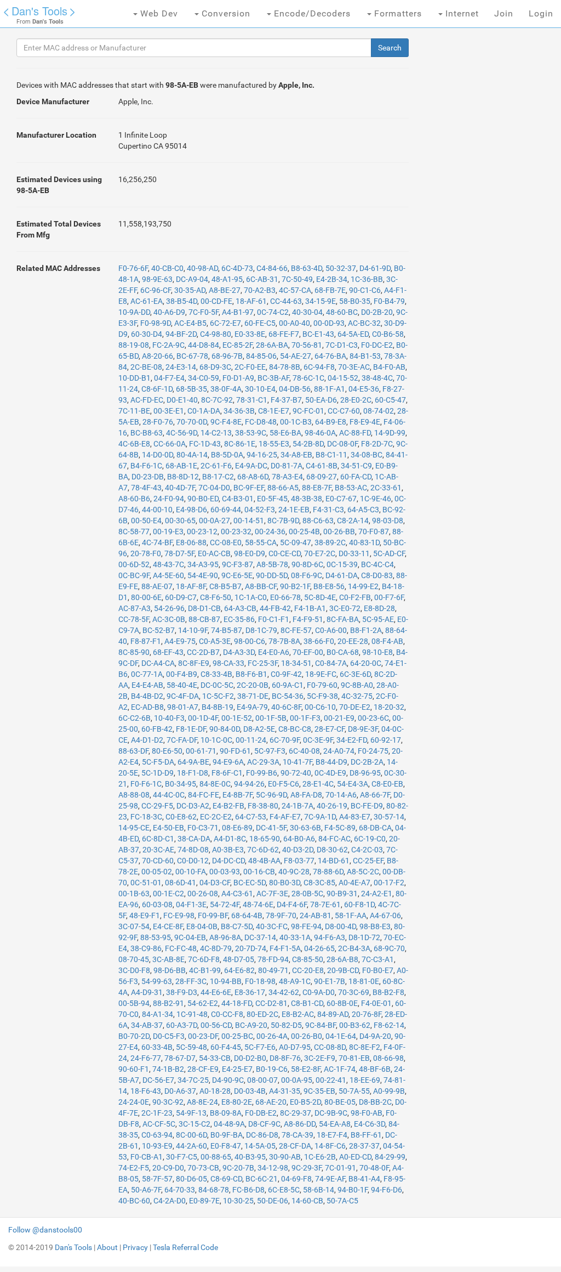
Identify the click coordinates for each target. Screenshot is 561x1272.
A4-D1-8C (230, 838)
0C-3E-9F (318, 740)
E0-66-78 (285, 597)
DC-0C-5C (217, 685)
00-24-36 (270, 531)
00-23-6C (373, 718)
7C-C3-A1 (378, 959)
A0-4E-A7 (354, 882)
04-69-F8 (296, 1178)
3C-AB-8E (168, 959)
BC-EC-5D (249, 882)
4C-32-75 (357, 696)
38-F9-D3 (181, 992)
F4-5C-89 (340, 827)
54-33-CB (215, 1058)
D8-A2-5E (259, 729)
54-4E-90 (202, 575)
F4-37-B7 (286, 399)
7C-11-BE (134, 410)
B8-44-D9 (331, 761)
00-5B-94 (134, 1003)
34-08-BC (366, 454)
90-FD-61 (235, 751)
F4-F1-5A (285, 948)
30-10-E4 (260, 389)
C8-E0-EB (387, 783)
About (107, 1247)
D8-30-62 (332, 849)
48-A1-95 (227, 279)
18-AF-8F (191, 586)
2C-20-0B (252, 685)
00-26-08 (202, 893)
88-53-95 (155, 937)
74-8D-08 (193, 849)
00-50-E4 (146, 520)
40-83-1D (364, 542)
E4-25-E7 (237, 1069)
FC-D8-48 (261, 421)
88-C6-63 (318, 520)
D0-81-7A (286, 465)
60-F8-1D (359, 904)
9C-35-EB (319, 1091)
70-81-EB (354, 1058)
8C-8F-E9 (193, 663)
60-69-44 (225, 509)
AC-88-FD (355, 432)
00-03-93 (224, 871)
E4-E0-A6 (273, 652)
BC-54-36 (288, 696)
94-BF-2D (181, 334)
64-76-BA (330, 356)
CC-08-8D (330, 1047)
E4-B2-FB (228, 805)
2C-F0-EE (250, 367)
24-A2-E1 (376, 893)
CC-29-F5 (157, 805)
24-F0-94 (168, 498)
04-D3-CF (214, 882)
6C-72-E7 (225, 323)
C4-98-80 (215, 334)
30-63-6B (305, 827)
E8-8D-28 (379, 608)
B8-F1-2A (366, 630)
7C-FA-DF (182, 740)
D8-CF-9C (264, 1124)
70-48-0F (374, 1167)
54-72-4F (224, 904)
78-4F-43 (146, 487)
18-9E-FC (320, 674)
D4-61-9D (375, 268)
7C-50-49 (297, 279)
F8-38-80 (263, 805)
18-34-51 (296, 663)
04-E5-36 (363, 389)
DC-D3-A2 (192, 805)
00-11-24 (251, 740)
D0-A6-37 (180, 1091)
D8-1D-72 (364, 937)
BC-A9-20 (251, 1025)
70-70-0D (191, 421)
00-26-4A (272, 1036)
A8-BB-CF (261, 586)
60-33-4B (157, 1047)
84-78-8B (284, 367)
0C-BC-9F (134, 575)
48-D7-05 (238, 959)
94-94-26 (249, 783)
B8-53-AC (351, 487)
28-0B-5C (307, 893)
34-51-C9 (356, 465)
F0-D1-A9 (238, 378)
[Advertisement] (485, 208)
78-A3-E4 (287, 476)
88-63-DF (133, 751)
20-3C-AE (158, 849)
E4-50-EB (168, 827)
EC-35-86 (239, 619)
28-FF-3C (191, 981)
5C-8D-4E (320, 597)
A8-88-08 (134, 794)
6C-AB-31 (262, 279)
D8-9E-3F (363, 729)
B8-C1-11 (331, 454)
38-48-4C (377, 378)
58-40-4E (182, 685)
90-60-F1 (133, 1069)
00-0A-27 (214, 520)
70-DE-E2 (354, 707)
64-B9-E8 (330, 421)
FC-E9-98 (178, 915)
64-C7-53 (250, 816)
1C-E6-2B (320, 1156)
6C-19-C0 (370, 838)
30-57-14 (389, 816)
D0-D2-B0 (250, 1058)
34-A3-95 (203, 564)
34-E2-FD (351, 740)
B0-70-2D (134, 1036)
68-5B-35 (191, 389)
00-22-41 (331, 1080)
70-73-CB (203, 1167)
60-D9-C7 (181, 597)
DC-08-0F (342, 443)
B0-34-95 (180, 783)
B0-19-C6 (272, 1069)
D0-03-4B (250, 1091)
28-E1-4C (318, 783)
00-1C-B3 (296, 421)
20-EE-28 (352, 641)
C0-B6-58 (388, 334)
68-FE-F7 (283, 334)
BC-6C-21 (261, 1178)
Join (503, 13)
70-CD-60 (158, 860)
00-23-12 (202, 531)
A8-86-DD (300, 1124)
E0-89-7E (204, 1200)
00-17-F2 (389, 882)
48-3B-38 (306, 498)
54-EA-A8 (335, 1124)
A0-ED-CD (355, 1156)
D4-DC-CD (228, 860)
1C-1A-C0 (250, 597)
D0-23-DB (147, 476)
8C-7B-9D (283, 520)
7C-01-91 (340, 1167)
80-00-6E (146, 597)
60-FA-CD (355, 476)
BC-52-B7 (158, 630)
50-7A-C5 (342, 1200)
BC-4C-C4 (377, 564)
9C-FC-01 (308, 410)
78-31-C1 (251, 399)
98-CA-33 (228, 663)
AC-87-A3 (134, 608)
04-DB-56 (295, 389)
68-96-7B (227, 356)
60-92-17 (385, 740)
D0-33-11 (354, 553)
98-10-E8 (377, 652)
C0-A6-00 (331, 630)
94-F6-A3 (329, 937)
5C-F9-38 (322, 696)
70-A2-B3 (260, 290)
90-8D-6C (307, 564)
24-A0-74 (338, 751)
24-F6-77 (145, 1058)
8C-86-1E (239, 443)
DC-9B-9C (330, 1113)
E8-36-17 (249, 992)
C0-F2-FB (355, 597)
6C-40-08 (304, 751)
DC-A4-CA (158, 663)
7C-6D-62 (263, 849)
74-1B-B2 (168, 1069)
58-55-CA (261, 542)
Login (541, 13)
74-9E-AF (330, 1178)
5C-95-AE (378, 619)
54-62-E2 (202, 1003)
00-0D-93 (329, 323)
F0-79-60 (322, 685)
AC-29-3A (263, 761)
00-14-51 (248, 520)
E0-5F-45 (272, 498)
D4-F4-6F (292, 904)
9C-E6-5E (237, 575)
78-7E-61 (325, 904)
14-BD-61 (334, 860)
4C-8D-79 (216, 948)
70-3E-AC (354, 367)
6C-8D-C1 (158, 838)
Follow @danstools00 (45, 1229)
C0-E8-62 (181, 816)
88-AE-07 (157, 586)
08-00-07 (262, 1080)
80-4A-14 (192, 454)
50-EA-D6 (321, 399)
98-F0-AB (366, 1113)
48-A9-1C (295, 981)
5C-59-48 (191, 1047)
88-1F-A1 (329, 389)
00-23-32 (236, 531)
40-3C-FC (272, 926)
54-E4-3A (352, 783)
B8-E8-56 (329, 586)
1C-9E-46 (375, 498)
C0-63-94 (157, 1134)
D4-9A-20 (375, 1036)
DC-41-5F (271, 827)
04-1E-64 (340, 1036)
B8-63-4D (306, 268)
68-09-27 (321, 476)
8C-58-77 (134, 531)
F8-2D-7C (377, 443)
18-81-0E (363, 981)
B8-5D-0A (227, 454)
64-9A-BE (193, 761)
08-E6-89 (237, 827)
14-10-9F (193, 630)
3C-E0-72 (344, 608)
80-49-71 (273, 970)
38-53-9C (250, 432)
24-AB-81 (315, 915)
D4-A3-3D (239, 652)
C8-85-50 (307, 959)
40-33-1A (295, 937)
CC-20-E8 (308, 970)
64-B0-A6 (299, 838)
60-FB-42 (157, 729)
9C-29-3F (306, 1167)
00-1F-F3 (305, 718)
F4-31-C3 (328, 509)
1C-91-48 (192, 1014)
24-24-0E (133, 1102)
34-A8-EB (296, 454)
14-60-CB (307, 1200)
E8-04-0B (201, 926)
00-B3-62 (354, 1025)
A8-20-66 (157, 356)
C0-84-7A (331, 663)
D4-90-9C (228, 1080)
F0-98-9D (155, 323)
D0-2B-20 (377, 312)
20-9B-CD (343, 970)
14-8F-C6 (330, 1145)
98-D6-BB (169, 970)
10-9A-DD (134, 312)
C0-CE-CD (284, 553)
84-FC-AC (334, 838)
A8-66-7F (375, 794)
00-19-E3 (168, 531)
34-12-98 (272, 1167)
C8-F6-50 (215, 597)
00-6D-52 (134, 564)
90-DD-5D (272, 575)
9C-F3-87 (237, 564)
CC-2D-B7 (203, 652)
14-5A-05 (260, 1145)
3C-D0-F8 (134, 970)
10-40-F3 (169, 718)
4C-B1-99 (205, 970)
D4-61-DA (341, 575)
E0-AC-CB (214, 553)
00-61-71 (201, 751)
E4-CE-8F (168, 926)
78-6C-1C (308, 378)
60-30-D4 (146, 334)
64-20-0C (365, 663)
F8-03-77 (299, 860)
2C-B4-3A (354, 948)
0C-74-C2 (273, 312)
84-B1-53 (365, 356)
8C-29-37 (295, 1113)
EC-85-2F (237, 345)
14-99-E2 (363, 586)
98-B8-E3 (375, 926)
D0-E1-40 (182, 399)
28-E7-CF (329, 729)
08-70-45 (133, 959)
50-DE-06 (272, 1200)
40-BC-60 (134, 1200)
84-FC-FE (203, 794)
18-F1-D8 (192, 772)
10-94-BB (226, 981)
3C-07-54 (134, 926)
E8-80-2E (236, 1102)
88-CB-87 (204, 619)
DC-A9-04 (192, 279)
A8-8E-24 (202, 1102)
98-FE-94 (306, 926)
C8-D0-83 (377, 575)
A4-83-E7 (354, 816)
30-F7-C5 (181, 1156)
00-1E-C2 (168, 893)
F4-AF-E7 (285, 816)
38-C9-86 (146, 948)
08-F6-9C (306, 575)
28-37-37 (364, 1145)
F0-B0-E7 (377, 970)
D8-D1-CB (204, 608)
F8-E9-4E (365, 421)
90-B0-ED (203, 498)
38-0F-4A (226, 389)
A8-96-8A (225, 937)
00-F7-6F (389, 597)
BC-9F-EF (248, 487)
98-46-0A (320, 432)
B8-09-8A (226, 1113)
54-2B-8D (308, 443)
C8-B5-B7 (225, 586)
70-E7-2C (319, 553)
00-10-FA (190, 871)
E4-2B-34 (331, 279)
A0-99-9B (389, 1091)
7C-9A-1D (320, 816)
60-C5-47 (390, 399)
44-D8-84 (203, 345)
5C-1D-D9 (157, 772)
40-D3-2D (297, 849)
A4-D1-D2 (147, 740)
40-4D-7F (180, 487)
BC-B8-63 (146, 432)
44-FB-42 (275, 608)
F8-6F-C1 (227, 772)
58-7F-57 (157, 1178)
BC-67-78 (192, 356)
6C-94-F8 (319, 367)
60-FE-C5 (260, 323)
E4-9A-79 (252, 707)
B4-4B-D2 (147, 696)
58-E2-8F (305, 1069)
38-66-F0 (319, 641)
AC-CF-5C (158, 1124)
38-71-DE (252, 696)
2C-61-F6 (216, 465)
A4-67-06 (385, 915)
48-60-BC (342, 312)
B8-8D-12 (183, 476)
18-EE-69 (365, 1080)
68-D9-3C (215, 367)
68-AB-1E (181, 465)
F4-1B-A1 (310, 608)
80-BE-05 (340, 1102)
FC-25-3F (263, 663)
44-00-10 (157, 509)
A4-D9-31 (147, 992)
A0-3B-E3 (228, 849)
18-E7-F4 (332, 1134)
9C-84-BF (320, 1025)
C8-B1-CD (307, 1003)
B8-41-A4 (364, 1178)
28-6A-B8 (342, 959)
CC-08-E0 (226, 542)
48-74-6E (258, 904)
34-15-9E (320, 301)
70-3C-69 (353, 992)
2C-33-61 (386, 487)
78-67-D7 (180, 1058)
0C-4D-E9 (330, 772)
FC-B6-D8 (248, 1189)
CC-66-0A (169, 443)
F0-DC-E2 (377, 345)
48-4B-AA (264, 860)
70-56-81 (306, 345)
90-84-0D (224, 729)
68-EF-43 (168, 652)
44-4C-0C (169, 794)
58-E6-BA (285, 432)
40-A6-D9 (169, 312)
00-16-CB (259, 871)
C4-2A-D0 (169, 1200)
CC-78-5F (133, 619)
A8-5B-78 (272, 564)
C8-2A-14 (353, 520)
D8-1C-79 (261, 630)
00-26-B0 (306, 1036)
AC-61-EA (146, 301)
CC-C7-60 (344, 410)
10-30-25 (238, 1200)
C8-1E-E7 (273, 410)
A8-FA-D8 (306, 794)
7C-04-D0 (214, 487)
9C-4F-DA (183, 696)
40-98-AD (202, 268)
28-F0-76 (157, 421)
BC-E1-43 (318, 334)
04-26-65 (319, 948)
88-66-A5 (283, 487)
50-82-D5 (286, 1025)
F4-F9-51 (308, 619)
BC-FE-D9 (367, 805)
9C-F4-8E (226, 421)
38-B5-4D (181, 301)
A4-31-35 (284, 1091)
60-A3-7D (181, 1025)
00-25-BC (237, 1036)
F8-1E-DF (191, 729)
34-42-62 (283, 992)
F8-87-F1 (145, 641)
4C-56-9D (181, 432)
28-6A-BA (272, 345)
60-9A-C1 (288, 685)
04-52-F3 (259, 509)
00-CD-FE (216, 301)
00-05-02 (156, 871)
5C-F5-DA (158, 761)
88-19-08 (133, 345)
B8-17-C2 (218, 476)
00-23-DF (203, 1036)
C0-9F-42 (286, 674)
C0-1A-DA (203, 410)
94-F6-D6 (386, 1189)
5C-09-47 (295, 542)
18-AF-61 (251, 301)
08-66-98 (388, 1058)
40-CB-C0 (167, 268)
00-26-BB (339, 531)
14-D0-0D (157, 454)
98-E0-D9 (249, 553)
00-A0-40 (294, 323)
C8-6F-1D (157, 389)
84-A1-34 (157, 1014)
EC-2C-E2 (216, 816)
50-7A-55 (354, 1091)
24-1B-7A (297, 805)
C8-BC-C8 (294, 729)
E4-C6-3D (369, 1124)
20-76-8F (366, 1014)
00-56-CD (216, 1025)
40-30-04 (307, 312)
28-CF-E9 (203, 1069)
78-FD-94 (273, 959)
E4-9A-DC (251, 465)
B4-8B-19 (217, 707)
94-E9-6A (228, 761)
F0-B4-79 (389, 301)
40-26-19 (332, 805)
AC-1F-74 (340, 1069)
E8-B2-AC (298, 1014)
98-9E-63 (157, 279)
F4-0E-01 (376, 1003)
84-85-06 (261, 356)
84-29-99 (390, 1156)
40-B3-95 (250, 1156)
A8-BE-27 (225, 290)
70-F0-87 (373, 531)
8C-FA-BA (343, 619)
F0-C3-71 (203, 827)
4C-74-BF (157, 542)
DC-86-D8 (262, 1134)
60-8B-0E (342, 1003)
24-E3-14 (180, 367)
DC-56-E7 (158, 1080)
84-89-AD (332, 1014)
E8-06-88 (191, 542)
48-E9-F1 (144, 915)
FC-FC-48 (181, 948)
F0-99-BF (213, 915)
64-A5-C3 (363, 509)
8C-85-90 (134, 652)
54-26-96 (169, 608)
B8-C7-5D (237, 926)
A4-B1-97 (238, 312)
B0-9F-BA (226, 1134)
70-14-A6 (341, 794)
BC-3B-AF (273, 378)
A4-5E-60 (168, 575)
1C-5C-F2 (218, 696)
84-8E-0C (215, 783)
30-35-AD (189, 290)
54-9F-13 (191, 1113)
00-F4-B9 (181, 674)
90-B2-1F (295, 586)
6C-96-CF (155, 290)
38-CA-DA (194, 838)
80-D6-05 (191, 1178)
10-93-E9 (157, 1145)
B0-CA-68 (343, 652)
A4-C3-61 (237, 893)
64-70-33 (179, 1189)
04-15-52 (343, 378)
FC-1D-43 (205, 443)
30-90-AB (285, 1156)
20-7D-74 (250, 948)
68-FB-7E (330, 290)
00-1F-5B (271, 718)
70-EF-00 (308, 652)
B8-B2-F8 (388, 992)
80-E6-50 (167, 751)
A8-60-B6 (134, 498)
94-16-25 (262, 454)
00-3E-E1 (168, 410)
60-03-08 (157, 904)
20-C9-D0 (168, 1167)
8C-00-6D (191, 1134)
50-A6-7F (146, 1189)
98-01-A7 (182, 707)
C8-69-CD (226, 1178)
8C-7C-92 (217, 399)
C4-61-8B (321, 465)
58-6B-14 (318, 1189)
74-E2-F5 (133, 1167)
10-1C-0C (216, 740)
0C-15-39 (342, 564)
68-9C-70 (389, 948)
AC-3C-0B (168, 619)
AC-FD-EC (146, 399)
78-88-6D (328, 871)
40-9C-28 (294, 871)
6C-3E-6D (355, 674)
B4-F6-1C (146, 465)
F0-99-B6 (261, 772)
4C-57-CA (295, 290)
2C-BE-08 (146, 367)
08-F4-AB (387, 641)
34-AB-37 (147, 1025)
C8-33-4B (216, 674)
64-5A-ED (353, 334)
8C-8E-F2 (364, 1047)
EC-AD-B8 (147, 707)
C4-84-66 (272, 268)
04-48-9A (229, 1124)
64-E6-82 (239, 970)
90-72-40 (295, 772)
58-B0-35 (354, 301)
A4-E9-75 (180, 641)
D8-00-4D (340, 926)
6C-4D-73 (237, 268)
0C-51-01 (146, 882)
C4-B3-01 (238, 498)
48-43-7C (168, 564)
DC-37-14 (260, 937)
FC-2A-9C (168, 345)
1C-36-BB (367, 279)
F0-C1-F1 (273, 619)
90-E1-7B (329, 981)
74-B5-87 (226, 630)
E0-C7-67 (341, 498)
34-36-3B (239, 410)
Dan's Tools (39, 11)
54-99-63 (156, 981)
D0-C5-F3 (169, 1036)
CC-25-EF (368, 860)
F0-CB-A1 (146, 1156)
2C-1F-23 (157, 1113)
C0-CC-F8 (227, 1014)
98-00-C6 (249, 641)
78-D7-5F (179, 553)
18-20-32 (389, 707)
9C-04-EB (190, 937)
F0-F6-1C (146, 783)
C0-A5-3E (215, 641)
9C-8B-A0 (357, 685)
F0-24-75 (373, 751)
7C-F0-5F (203, 312)
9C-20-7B (238, 1167)
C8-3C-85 (319, 882)
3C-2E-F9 (319, 1058)
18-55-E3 (274, 443)
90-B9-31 (342, 893)
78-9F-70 (281, 915)
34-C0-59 (203, 378)
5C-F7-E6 (260, 1047)
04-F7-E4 (169, 378)
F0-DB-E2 (261, 1113)
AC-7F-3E (272, 893)
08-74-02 (378, 410)
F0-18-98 (260, 981)
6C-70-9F (285, 740)
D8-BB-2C (375, 1102)
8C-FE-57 (296, 630)
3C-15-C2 (194, 1124)
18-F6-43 (145, 1091)
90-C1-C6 (365, 290)
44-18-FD (236, 1003)
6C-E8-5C (284, 1189)
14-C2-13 (216, 432)
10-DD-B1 (134, 378)
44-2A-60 (191, 1145)
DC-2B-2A (367, 761)
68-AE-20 (271, 1102)
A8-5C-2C (363, 871)
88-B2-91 (168, 1003)
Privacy (135, 1247)
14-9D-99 (389, 432)
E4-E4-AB (147, 685)
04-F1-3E (191, 904)
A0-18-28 (215, 1091)
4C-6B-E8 (134, 443)
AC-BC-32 (364, 323)
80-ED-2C (262, 1014)
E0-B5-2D (305, 1102)
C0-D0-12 (193, 860)
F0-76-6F (133, 268)
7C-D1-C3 (341, 345)
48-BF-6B (375, 1069)
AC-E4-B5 (190, 323)
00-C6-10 (320, 707)
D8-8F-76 (285, 1058)
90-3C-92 (168, 1102)
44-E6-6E (216, 992)
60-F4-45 (225, 1047)
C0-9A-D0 (318, 992)
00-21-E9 (339, 718)
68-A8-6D (252, 476)
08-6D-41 (180, 882)
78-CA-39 (297, 1134)
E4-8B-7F (237, 794)
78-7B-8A (284, 641)
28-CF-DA (295, 1145)
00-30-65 (180, 520)
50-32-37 (340, 268)
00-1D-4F (203, 718)
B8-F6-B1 (251, 674)
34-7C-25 (193, 1080)
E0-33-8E (249, 334)
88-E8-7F (316, 487)
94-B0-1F (352, 1189)
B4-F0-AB (389, 367)
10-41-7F (297, 761)
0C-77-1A (147, 674)
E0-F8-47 (225, 1145)
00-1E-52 (236, 718)
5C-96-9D (271, 794)
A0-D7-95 (295, 1047)
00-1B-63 (134, 893)
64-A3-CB (240, 608)
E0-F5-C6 (283, 783)
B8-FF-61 (366, 1134)
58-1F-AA (351, 915)
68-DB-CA (375, 827)
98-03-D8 (387, 520)
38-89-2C (330, 542)
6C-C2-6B (134, 718)
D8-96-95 (365, 772)
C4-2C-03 (367, 849)
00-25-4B (304, 531)
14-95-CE (134, 827)
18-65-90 (264, 838)
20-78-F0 (145, 553)
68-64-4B (246, 915)
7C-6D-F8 (204, 959)
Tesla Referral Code (185, 1247)
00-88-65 (216, 1156)
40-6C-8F (286, 707)
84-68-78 (213, 1189)
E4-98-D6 (191, 509)
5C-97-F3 (269, 751)
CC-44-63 (286, 301)
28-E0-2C (355, 399)
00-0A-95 (296, 1080)
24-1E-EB (294, 509)
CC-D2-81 (271, 1003)
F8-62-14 (389, 1025)
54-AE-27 (295, 356)
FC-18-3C (146, 816)
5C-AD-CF (389, 553)
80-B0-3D (284, 882)
